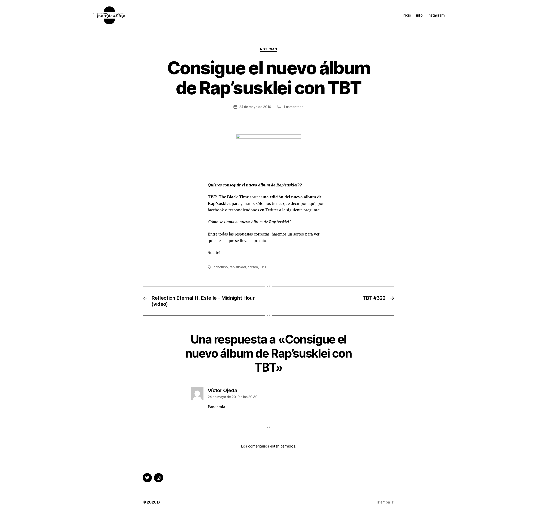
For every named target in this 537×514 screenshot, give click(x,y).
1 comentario (293, 107)
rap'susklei (237, 267)
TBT (263, 267)
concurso (221, 267)
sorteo (253, 267)
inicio (407, 15)
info (419, 15)
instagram (436, 15)
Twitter (271, 210)
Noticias (268, 49)
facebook (216, 210)
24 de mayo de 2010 (255, 107)
